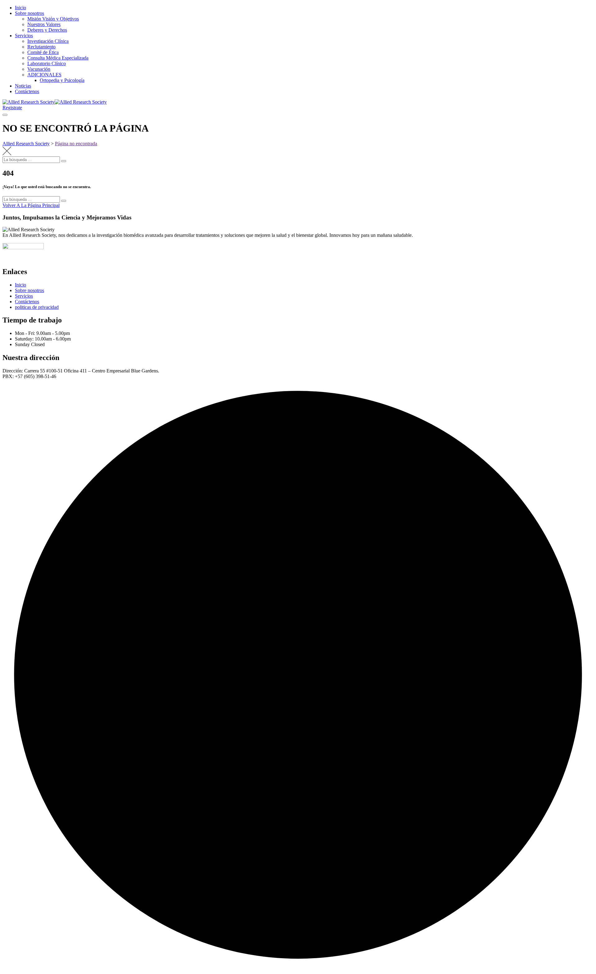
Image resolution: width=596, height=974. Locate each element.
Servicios (24, 35)
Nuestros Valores (44, 24)
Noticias (23, 85)
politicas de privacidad (37, 307)
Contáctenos (27, 91)
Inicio (20, 7)
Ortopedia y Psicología (62, 80)
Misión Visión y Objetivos (53, 18)
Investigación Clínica (48, 41)
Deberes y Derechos (47, 30)
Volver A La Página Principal (31, 205)
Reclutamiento (41, 46)
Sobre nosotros (29, 13)
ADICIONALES (44, 74)
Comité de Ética (43, 52)
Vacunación (38, 69)
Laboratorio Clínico (46, 63)
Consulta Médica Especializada (57, 58)
